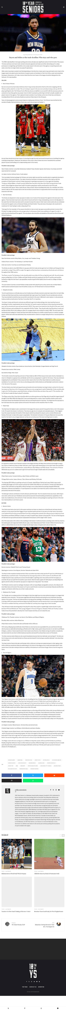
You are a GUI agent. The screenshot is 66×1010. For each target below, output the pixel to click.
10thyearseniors (20, 790)
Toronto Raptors (34, 768)
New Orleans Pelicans (33, 765)
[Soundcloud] (34, 981)
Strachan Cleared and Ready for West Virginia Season (48, 911)
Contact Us (32, 987)
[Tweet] (33, 775)
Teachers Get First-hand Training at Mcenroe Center (16, 911)
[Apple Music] (39, 981)
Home (3, 871)
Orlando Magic (57, 765)
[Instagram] (31, 981)
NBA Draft (23, 765)
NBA (17, 765)
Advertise (41, 987)
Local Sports (8, 871)
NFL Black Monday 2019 (18, 923)
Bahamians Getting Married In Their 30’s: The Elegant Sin (44, 924)
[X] (29, 981)
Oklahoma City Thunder (46, 765)
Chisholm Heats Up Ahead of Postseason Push (46, 873)
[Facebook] (27, 981)
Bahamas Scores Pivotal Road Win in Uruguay (14, 873)
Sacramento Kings (24, 768)
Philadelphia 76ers (13, 768)
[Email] (12, 780)
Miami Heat (11, 765)
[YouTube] (37, 981)
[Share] (12, 775)
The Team (24, 987)
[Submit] (54, 775)
